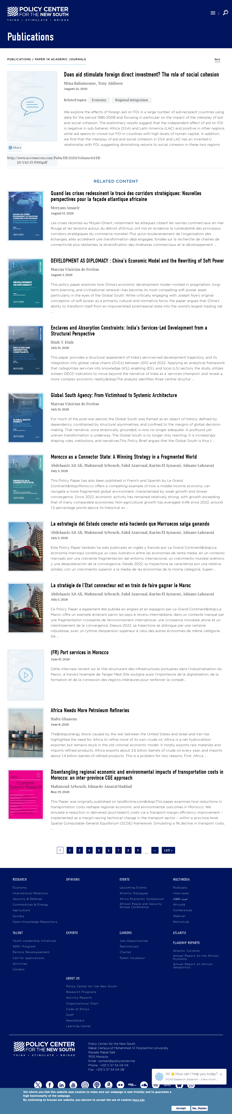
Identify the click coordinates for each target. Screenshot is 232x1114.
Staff (70, 1015)
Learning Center (78, 1026)
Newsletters (75, 1020)
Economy (99, 100)
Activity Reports (79, 998)
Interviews (181, 893)
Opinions (73, 879)
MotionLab (181, 922)
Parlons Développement (31, 952)
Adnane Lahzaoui (198, 465)
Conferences (182, 910)
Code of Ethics (77, 1009)
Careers (19, 969)
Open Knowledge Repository (35, 922)
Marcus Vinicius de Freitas (75, 269)
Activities (20, 964)
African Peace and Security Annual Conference (141, 905)
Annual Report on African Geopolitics (193, 966)
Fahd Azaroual (134, 465)
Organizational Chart (82, 1003)
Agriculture (21, 910)
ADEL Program (24, 946)
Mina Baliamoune (80, 83)
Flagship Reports (186, 943)
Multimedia (181, 879)
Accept (181, 1108)
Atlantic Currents (186, 951)
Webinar (179, 916)
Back (217, 59)
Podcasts (180, 887)
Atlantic (179, 933)
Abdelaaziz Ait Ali (66, 465)
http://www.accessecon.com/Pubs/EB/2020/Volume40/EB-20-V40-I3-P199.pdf (32, 160)
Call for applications (28, 958)
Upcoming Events (133, 887)
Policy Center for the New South (91, 986)
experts (72, 933)
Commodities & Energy (30, 904)
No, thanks (199, 1108)
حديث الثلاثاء (180, 899)
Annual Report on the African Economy (196, 957)
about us (73, 978)
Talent (18, 933)
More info (139, 1100)
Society (18, 916)
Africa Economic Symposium (142, 899)
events (125, 879)
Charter (125, 952)
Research (20, 879)
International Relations (30, 893)
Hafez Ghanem (64, 718)
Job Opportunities (134, 941)
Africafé (179, 904)
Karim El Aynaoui (165, 465)
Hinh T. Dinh (62, 342)
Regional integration (131, 100)
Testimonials (129, 946)
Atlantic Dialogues (134, 893)
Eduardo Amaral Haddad (110, 786)
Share (17, 147)
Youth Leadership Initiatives (34, 941)
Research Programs (81, 992)
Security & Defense (27, 899)
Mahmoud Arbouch (101, 465)
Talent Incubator (132, 958)
